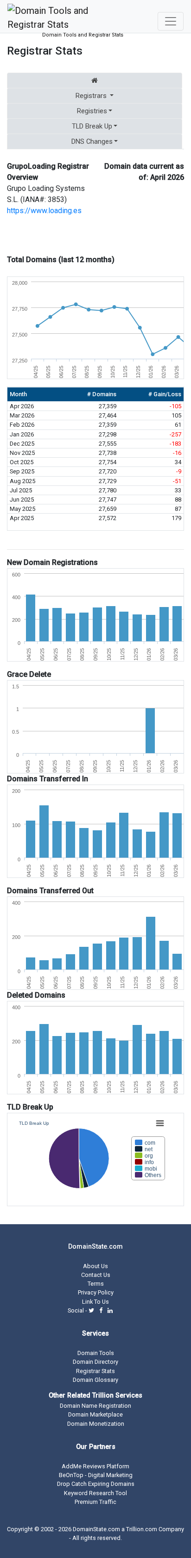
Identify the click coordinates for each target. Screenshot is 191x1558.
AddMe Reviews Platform (95, 1466)
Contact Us (95, 1274)
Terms (96, 1283)
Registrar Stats (95, 1371)
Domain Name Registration (95, 1405)
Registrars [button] (91, 96)
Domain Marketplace (95, 1414)
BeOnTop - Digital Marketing (96, 1475)
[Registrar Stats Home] (94, 80)
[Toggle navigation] (171, 21)
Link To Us (95, 1301)
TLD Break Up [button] (92, 126)
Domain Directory (95, 1361)
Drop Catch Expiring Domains (95, 1483)
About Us (95, 1266)
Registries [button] (92, 111)
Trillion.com (141, 1529)
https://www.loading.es (44, 210)
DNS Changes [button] (92, 141)
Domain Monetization (95, 1423)
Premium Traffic (95, 1501)
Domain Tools (95, 1352)
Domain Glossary (95, 1379)
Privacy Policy (96, 1292)
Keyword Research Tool (95, 1493)
